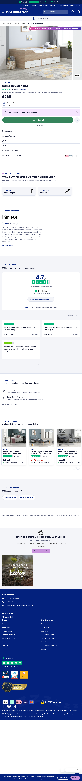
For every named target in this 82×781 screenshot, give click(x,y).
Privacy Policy (50, 710)
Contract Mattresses (49, 645)
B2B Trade (25, 5)
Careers (5, 645)
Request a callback (12, 598)
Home (4, 23)
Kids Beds (10, 23)
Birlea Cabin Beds (25, 497)
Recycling (44, 631)
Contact (53, 5)
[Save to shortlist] (77, 120)
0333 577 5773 (10, 602)
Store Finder (9, 617)
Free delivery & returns (9, 404)
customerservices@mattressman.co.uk (20, 605)
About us (5, 642)
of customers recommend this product (41, 307)
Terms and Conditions (64, 710)
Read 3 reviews (21, 89)
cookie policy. (41, 779)
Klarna (43, 624)
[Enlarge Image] (36, 53)
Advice (4, 624)
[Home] (17, 12)
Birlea (23, 23)
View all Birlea (8, 246)
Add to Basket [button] (38, 120)
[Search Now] (45, 12)
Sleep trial (6, 627)
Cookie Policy (40, 710)
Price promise (41, 125)
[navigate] (78, 468)
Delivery (33, 5)
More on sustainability (41, 551)
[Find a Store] (72, 12)
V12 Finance (45, 627)
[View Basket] (78, 12)
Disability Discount (47, 638)
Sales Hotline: (70, 5)
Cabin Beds (17, 23)
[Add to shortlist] (23, 431)
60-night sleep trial (42, 18)
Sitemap (76, 710)
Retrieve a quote (8, 638)
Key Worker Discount (48, 642)
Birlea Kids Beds (8, 497)
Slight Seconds (43, 5)
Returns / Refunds (9, 635)
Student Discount (47, 635)
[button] (41, 131)
